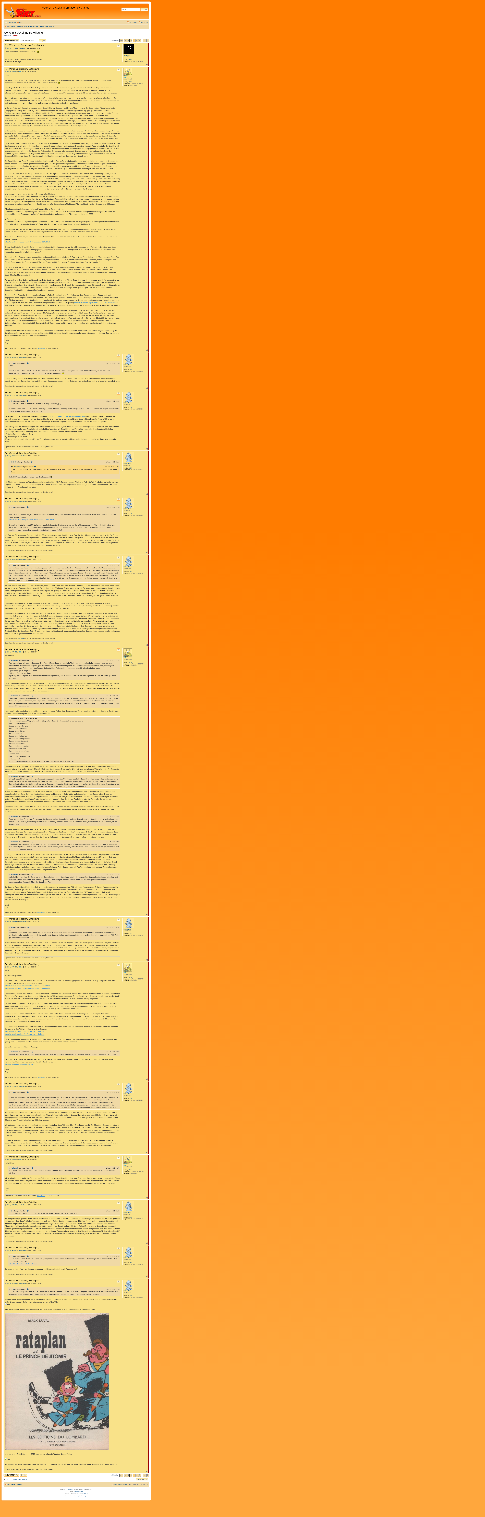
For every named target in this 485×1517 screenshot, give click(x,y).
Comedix (15, 36)
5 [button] (139, 41)
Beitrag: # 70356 (11, 1159)
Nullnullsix (127, 365)
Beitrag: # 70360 (11, 1250)
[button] (121, 40)
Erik (125, 77)
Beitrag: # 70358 (11, 1205)
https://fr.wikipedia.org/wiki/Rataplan (19, 1064)
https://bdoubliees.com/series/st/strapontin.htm (66, 416)
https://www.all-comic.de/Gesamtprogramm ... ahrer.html (27, 986)
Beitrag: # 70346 (11, 357)
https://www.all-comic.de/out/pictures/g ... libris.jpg (24, 1031)
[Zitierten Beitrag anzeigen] (28, 363)
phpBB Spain (79, 1491)
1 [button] (128, 41)
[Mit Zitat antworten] (118, 45)
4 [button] (136, 41)
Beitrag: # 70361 (11, 1283)
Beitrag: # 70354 (11, 967)
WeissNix (127, 55)
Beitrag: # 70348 (11, 395)
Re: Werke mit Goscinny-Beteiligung (24, 45)
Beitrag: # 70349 (11, 456)
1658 (130, 369)
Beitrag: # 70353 (11, 921)
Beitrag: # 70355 (11, 1086)
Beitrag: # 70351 (11, 559)
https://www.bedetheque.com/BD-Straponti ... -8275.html (27, 242)
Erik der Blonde (41, 348)
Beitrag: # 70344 (11, 71)
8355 (130, 82)
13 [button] (144, 41)
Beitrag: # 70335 (11, 48)
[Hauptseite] (23, 11)
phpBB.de (85, 1493)
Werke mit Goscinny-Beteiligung (23, 32)
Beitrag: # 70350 (11, 501)
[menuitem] (19, 22)
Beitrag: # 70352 (11, 652)
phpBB (70, 1489)
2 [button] (131, 41)
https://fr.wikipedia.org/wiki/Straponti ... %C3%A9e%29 (95, 303)
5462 (130, 60)
